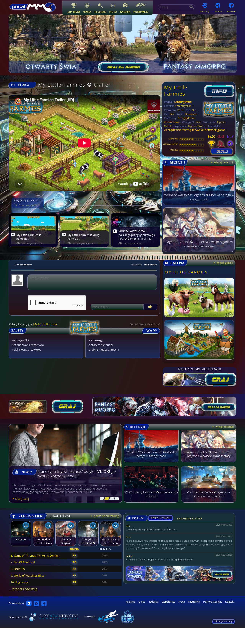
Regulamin (194, 601)
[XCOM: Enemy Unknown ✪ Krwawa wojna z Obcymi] (151, 504)
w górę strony (225, 621)
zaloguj (204, 11)
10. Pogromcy (19, 582)
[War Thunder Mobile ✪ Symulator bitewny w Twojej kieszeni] (208, 504)
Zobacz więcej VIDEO (28, 205)
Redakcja (153, 601)
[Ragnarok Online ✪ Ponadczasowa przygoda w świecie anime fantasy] (199, 250)
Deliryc (129, 555)
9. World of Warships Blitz (27, 575)
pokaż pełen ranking (106, 516)
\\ (106, 499)
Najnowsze (150, 264)
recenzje (100, 11)
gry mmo (74, 11)
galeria (125, 11)
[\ (101, 499)
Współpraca (168, 601)
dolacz (218, 11)
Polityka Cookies (212, 601)
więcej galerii (224, 263)
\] (115, 499)
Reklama (130, 601)
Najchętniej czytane (189, 519)
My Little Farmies (175, 90)
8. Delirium (18, 569)
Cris (128, 525)
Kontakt (229, 601)
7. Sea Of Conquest (23, 562)
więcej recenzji (224, 426)
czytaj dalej (22, 499)
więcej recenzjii (223, 162)
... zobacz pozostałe (23, 589)
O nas (142, 601)
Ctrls (128, 537)
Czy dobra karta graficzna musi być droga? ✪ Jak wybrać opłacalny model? (75, 474)
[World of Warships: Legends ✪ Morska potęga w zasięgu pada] (199, 204)
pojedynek (140, 11)
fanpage (231, 11)
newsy (87, 11)
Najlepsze (136, 264)
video (113, 11)
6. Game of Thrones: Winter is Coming (35, 555)
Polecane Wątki (160, 518)
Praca (181, 601)
